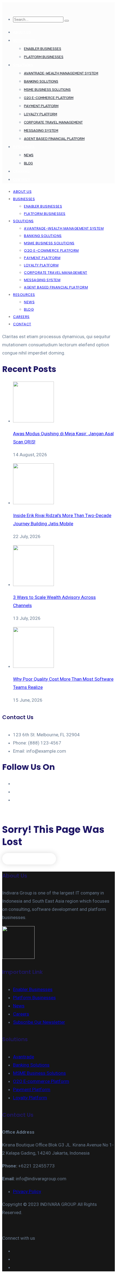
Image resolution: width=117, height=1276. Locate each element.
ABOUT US (22, 32)
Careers (21, 1014)
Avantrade (23, 1056)
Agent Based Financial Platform (54, 139)
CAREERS (21, 171)
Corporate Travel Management (53, 122)
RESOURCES (24, 147)
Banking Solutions (41, 81)
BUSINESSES (24, 40)
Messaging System (41, 130)
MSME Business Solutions (47, 90)
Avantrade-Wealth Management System (61, 73)
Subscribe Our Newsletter (39, 1022)
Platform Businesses (43, 57)
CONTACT (21, 180)
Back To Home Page (29, 858)
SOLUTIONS (23, 65)
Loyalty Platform (40, 114)
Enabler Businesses (42, 49)
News (28, 155)
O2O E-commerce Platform (48, 98)
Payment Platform (41, 106)
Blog (28, 163)
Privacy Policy (27, 1191)
